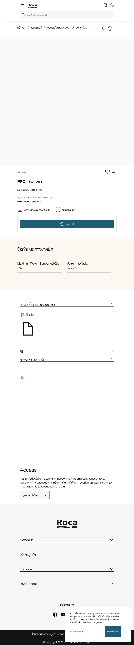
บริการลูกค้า (28, 554)
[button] (23, 15)
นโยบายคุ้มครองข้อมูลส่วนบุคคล (47, 634)
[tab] (67, 304)
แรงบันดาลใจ (28, 583)
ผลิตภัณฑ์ (36, 27)
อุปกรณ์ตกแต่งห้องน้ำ (58, 27)
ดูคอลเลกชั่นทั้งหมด (31, 495)
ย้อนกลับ (110, 28)
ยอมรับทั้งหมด (112, 631)
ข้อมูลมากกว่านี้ (77, 631)
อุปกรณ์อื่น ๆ (82, 27)
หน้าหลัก (21, 27)
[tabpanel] (23, 415)
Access (28, 469)
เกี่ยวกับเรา (27, 568)
